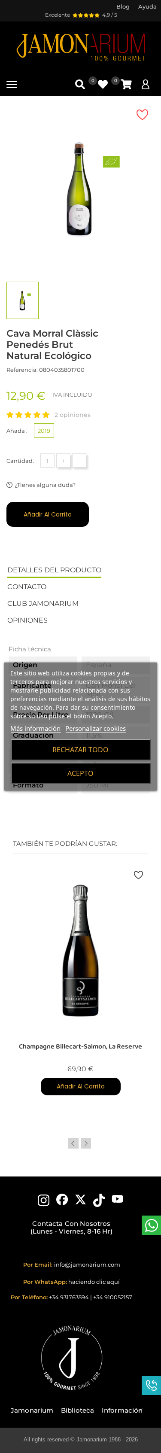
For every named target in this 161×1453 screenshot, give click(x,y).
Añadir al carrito (48, 514)
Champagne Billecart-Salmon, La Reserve (80, 1046)
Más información (35, 728)
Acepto (80, 773)
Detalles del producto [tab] (54, 570)
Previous (73, 1143)
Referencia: (22, 369)
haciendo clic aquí (94, 1281)
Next (86, 1143)
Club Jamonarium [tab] (43, 603)
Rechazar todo (80, 749)
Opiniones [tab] (27, 620)
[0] (126, 84)
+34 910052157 (112, 1297)
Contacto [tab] (26, 587)
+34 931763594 (69, 1297)
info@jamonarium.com (87, 1264)
